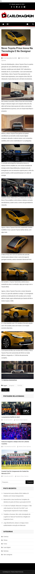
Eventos (6, 536)
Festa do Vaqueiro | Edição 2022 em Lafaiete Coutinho (15, 443)
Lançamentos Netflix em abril (10, 417)
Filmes (5, 540)
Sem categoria (8, 554)
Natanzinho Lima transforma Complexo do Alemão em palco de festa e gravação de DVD (17, 501)
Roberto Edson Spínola (21, 420)
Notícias (5, 54)
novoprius (11, 385)
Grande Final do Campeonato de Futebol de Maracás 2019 (15, 472)
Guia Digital (7, 547)
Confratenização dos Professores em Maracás (6, 390)
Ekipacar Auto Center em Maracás (30, 390)
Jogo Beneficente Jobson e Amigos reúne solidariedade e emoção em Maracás (16, 524)
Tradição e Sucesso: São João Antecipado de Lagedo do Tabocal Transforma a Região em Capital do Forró (17, 516)
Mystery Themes (28, 572)
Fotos (5, 544)
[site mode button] (28, 24)
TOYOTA (19, 385)
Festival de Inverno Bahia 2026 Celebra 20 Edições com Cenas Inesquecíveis (16, 495)
